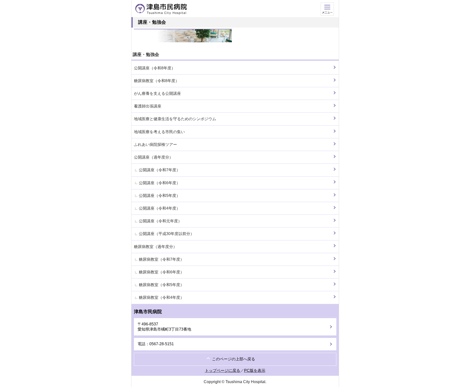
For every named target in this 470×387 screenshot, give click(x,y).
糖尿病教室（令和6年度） (161, 272)
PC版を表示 (254, 370)
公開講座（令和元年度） (160, 221)
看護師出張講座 (147, 106)
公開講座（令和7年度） (159, 170)
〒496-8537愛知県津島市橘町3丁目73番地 (164, 326)
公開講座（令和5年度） (159, 196)
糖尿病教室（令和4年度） (161, 297)
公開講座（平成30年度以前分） (166, 234)
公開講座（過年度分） (153, 157)
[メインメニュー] (327, 9)
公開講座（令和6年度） (159, 183)
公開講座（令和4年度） (159, 208)
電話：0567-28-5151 (156, 344)
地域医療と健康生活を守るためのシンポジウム (175, 119)
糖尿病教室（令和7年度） (161, 259)
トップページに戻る (222, 370)
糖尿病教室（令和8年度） (156, 81)
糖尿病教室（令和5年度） (161, 285)
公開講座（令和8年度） (154, 68)
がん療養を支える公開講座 (157, 93)
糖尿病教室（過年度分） (155, 247)
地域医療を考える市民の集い (159, 132)
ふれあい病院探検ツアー (155, 144)
